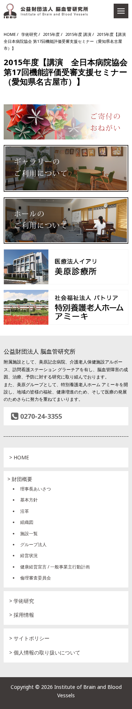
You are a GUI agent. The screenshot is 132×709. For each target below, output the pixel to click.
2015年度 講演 (78, 34)
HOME (10, 34)
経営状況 (29, 555)
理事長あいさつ (35, 489)
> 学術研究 (21, 600)
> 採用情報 (21, 614)
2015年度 (51, 34)
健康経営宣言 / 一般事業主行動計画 (55, 567)
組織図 (26, 522)
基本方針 (29, 500)
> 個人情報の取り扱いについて (44, 652)
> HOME (19, 457)
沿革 (24, 511)
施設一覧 (29, 533)
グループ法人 (33, 544)
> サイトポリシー (29, 638)
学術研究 (29, 34)
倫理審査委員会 (35, 578)
